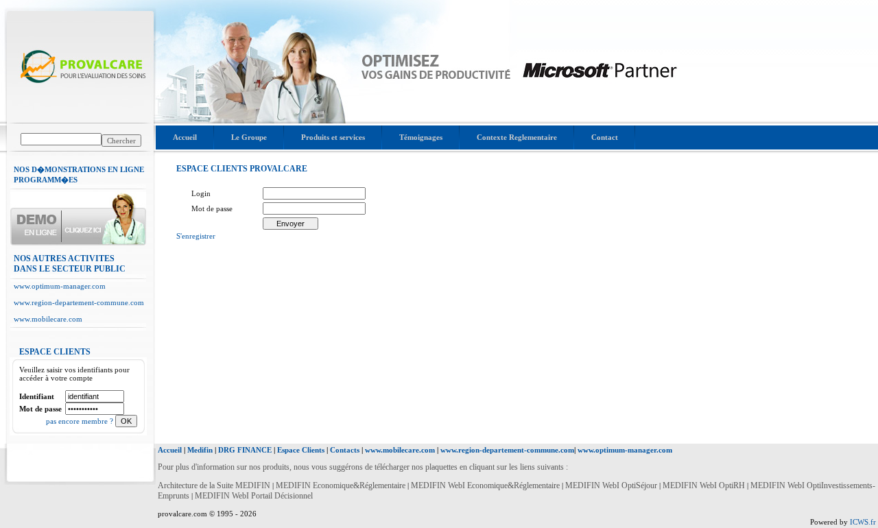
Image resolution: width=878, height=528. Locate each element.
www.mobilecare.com (48, 319)
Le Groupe (249, 137)
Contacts (344, 450)
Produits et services (333, 137)
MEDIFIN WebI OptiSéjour (611, 485)
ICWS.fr (863, 522)
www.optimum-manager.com (60, 286)
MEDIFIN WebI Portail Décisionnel (254, 496)
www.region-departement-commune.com (79, 302)
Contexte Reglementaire (517, 137)
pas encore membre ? (80, 421)
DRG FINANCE (245, 450)
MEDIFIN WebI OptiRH (704, 485)
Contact (604, 137)
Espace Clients (300, 450)
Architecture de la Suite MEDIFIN (214, 485)
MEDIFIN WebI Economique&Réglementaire (486, 485)
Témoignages (420, 137)
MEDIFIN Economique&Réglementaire (341, 485)
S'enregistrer (195, 236)
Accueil (185, 137)
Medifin (200, 450)
